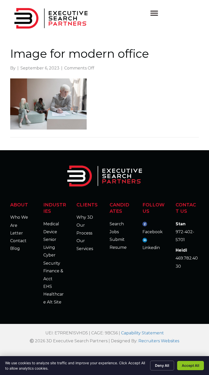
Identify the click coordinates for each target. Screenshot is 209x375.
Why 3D (84, 217)
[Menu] (154, 13)
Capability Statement (142, 333)
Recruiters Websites (158, 340)
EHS (47, 286)
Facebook (152, 231)
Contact (18, 240)
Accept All (190, 365)
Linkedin (151, 247)
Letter (16, 233)
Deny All (162, 365)
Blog (15, 248)
